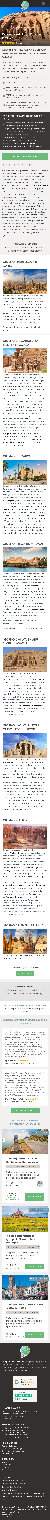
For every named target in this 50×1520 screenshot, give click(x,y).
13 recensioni (21, 43)
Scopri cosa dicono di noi (13, 1416)
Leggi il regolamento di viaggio (19, 164)
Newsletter (6, 1469)
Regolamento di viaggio (12, 1448)
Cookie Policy (7, 1517)
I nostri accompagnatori (12, 1414)
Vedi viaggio (34, 1196)
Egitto (30, 30)
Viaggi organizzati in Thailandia (15, 1437)
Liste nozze (6, 1418)
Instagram (6, 1462)
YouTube (5, 1467)
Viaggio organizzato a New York (15, 1432)
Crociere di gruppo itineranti (15, 30)
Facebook (6, 1464)
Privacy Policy (7, 1515)
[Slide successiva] (44, 282)
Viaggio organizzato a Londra (15, 1435)
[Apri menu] (46, 3)
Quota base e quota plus (13, 1451)
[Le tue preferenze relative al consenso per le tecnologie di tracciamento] (2, 1140)
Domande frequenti (10, 1446)
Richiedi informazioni (25, 156)
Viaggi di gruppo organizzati (19, 28)
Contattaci (25, 973)
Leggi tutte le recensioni (25, 1110)
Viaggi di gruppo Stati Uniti (13, 1430)
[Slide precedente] (6, 282)
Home (4, 28)
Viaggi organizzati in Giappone (15, 1427)
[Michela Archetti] (38, 1184)
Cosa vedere (7, 1453)
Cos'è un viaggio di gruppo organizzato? (20, 1411)
